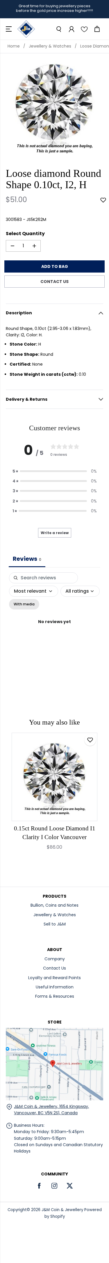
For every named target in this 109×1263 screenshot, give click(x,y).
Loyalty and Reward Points (54, 978)
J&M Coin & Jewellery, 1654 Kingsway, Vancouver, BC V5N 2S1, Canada (51, 1110)
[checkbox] (24, 604)
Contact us (54, 281)
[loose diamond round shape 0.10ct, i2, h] (54, 106)
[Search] (58, 29)
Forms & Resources (54, 996)
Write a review (55, 532)
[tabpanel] (54, 628)
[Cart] (96, 29)
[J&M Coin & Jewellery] (26, 29)
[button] (9, 29)
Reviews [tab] (27, 559)
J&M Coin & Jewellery (62, 1210)
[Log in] (71, 29)
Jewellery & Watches (50, 46)
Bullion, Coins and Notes (54, 905)
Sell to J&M (55, 924)
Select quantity (25, 233)
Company (54, 959)
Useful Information (55, 987)
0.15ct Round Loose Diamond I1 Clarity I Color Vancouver (54, 833)
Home (14, 46)
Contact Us (54, 968)
